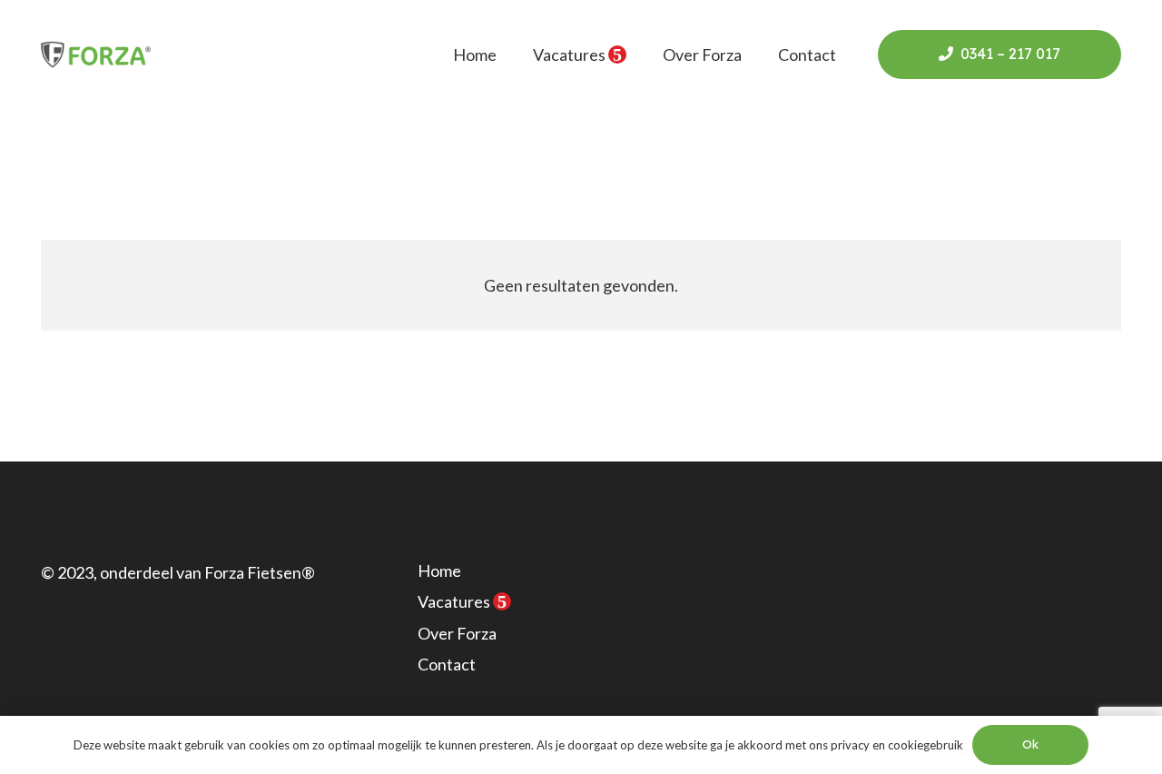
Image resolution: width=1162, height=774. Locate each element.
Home (439, 570)
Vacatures (462, 601)
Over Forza (457, 633)
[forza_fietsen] (96, 54)
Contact (447, 664)
